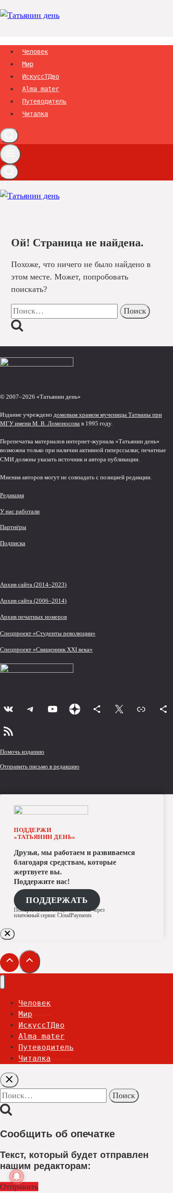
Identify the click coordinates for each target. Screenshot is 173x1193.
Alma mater (40, 89)
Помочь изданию (22, 752)
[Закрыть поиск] (9, 1080)
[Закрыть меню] (2, 982)
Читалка (35, 113)
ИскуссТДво (40, 76)
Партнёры (13, 527)
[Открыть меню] (10, 154)
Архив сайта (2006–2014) (33, 601)
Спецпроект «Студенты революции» (47, 633)
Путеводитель (44, 101)
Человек (35, 51)
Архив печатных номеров (33, 617)
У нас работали (20, 511)
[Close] (7, 934)
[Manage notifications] (16, 1176)
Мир (27, 64)
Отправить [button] (19, 1186)
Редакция (12, 495)
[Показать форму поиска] (9, 135)
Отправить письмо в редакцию (39, 766)
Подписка (12, 543)
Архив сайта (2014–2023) (33, 585)
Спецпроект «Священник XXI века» (46, 649)
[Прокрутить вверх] (9, 962)
